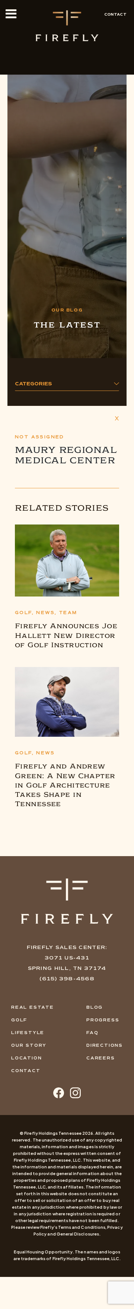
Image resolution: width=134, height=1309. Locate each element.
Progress (102, 1020)
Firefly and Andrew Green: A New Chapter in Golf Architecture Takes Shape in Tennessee (65, 785)
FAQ (92, 1033)
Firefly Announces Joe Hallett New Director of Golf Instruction (66, 635)
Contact (115, 14)
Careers (100, 1058)
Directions (104, 1045)
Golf (19, 1020)
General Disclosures (78, 1233)
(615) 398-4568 (67, 979)
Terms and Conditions (81, 1227)
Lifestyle (27, 1033)
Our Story (29, 1045)
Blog (94, 1007)
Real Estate (32, 1007)
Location (26, 1058)
